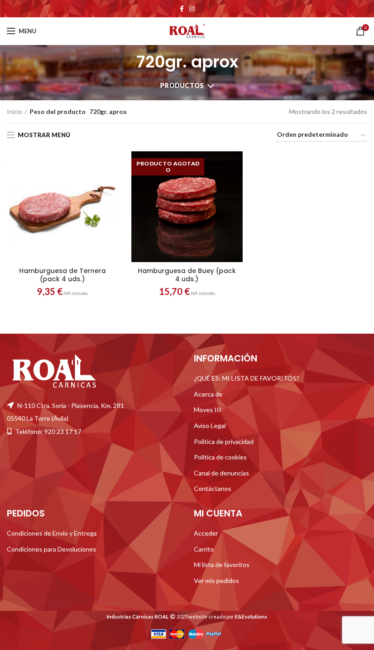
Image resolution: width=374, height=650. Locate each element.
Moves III (207, 409)
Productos (182, 85)
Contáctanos (212, 488)
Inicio (14, 111)
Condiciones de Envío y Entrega (52, 533)
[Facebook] (182, 9)
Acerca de (208, 394)
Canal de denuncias (221, 473)
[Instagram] (192, 9)
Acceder (206, 533)
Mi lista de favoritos (221, 564)
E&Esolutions (251, 616)
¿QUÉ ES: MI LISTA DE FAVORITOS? (246, 378)
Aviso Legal (210, 425)
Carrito (204, 549)
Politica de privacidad (224, 441)
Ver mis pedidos (216, 580)
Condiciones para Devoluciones (51, 549)
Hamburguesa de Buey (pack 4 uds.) (187, 275)
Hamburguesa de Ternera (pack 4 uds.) (62, 275)
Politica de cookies (220, 457)
